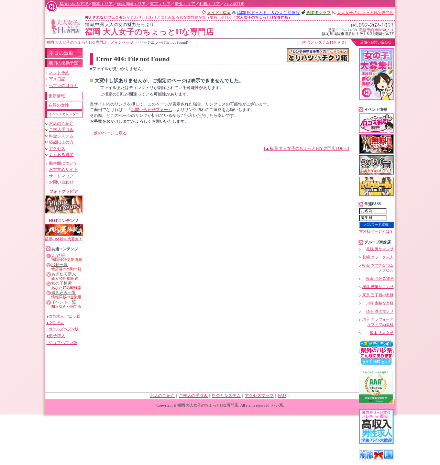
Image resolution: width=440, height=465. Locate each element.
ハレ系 (277, 405)
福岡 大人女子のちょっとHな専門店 (149, 29)
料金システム (61, 136)
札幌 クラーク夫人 (378, 257)
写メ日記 (57, 79)
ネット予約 (59, 72)
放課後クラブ (318, 12)
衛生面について (63, 163)
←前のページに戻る (108, 133)
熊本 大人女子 (382, 333)
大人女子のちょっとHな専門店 (365, 12)
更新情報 (56, 95)
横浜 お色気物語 (380, 278)
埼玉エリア (185, 3)
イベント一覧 (63, 302)
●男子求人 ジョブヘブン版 (61, 339)
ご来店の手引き (193, 395)
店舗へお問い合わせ (375, 42)
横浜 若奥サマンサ (378, 287)
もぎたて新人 (63, 274)
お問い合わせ (61, 182)
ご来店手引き (61, 129)
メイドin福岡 (219, 12)
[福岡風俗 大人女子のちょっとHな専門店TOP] (65, 26)
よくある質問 (61, 154)
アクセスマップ (259, 395)
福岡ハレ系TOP (73, 3)
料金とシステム (226, 395)
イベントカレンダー (63, 114)
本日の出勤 (61, 53)
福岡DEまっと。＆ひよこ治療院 (268, 12)
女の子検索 (61, 283)
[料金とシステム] (316, 42)
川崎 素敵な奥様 (380, 303)
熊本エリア (102, 3)
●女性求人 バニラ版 (63, 316)
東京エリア (160, 3)
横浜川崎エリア (131, 3)
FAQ (282, 395)
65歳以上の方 (61, 142)
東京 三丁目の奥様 (378, 295)
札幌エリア (209, 3)
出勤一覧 (59, 265)
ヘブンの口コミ (63, 85)
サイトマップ (61, 176)
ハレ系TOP (234, 3)
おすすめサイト (63, 169)
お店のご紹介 (61, 123)
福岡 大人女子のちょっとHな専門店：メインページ (89, 42)
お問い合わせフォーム (151, 109)
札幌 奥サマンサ (380, 249)
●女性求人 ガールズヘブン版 (62, 326)
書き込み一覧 (63, 292)
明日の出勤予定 (63, 62)
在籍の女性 (58, 105)
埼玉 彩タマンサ (380, 311)
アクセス (57, 148)
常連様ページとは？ (376, 231)
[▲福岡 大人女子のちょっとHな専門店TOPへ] (306, 148)
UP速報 (58, 255)
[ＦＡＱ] (339, 42)
